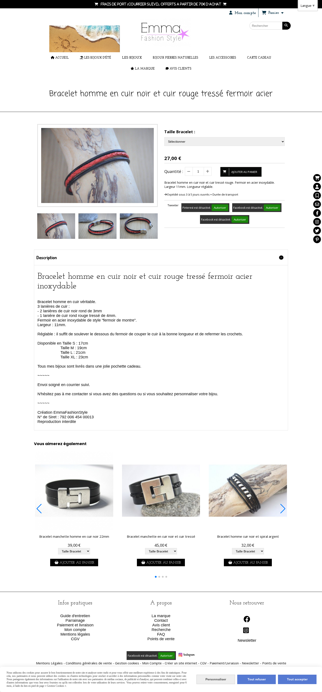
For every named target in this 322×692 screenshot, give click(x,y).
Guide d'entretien (75, 616)
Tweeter (173, 205)
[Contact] (317, 204)
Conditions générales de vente (89, 663)
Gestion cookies (127, 663)
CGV (75, 639)
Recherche (161, 629)
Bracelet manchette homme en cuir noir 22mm (74, 536)
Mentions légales (75, 634)
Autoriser (220, 208)
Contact (161, 620)
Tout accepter (297, 679)
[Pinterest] (317, 239)
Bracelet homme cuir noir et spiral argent (248, 536)
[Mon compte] (317, 187)
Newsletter (247, 640)
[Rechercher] (286, 26)
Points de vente (161, 639)
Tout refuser (257, 679)
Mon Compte (152, 663)
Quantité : (173, 171)
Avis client (161, 625)
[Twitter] (317, 230)
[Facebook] (317, 213)
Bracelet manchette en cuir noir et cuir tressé (161, 536)
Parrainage (75, 620)
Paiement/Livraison (224, 663)
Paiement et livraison (75, 625)
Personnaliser (215, 679)
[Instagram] (317, 222)
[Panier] (317, 178)
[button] (152, 226)
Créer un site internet (181, 663)
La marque (161, 616)
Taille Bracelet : (179, 131)
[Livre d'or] (317, 195)
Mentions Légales (49, 663)
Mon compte (75, 629)
